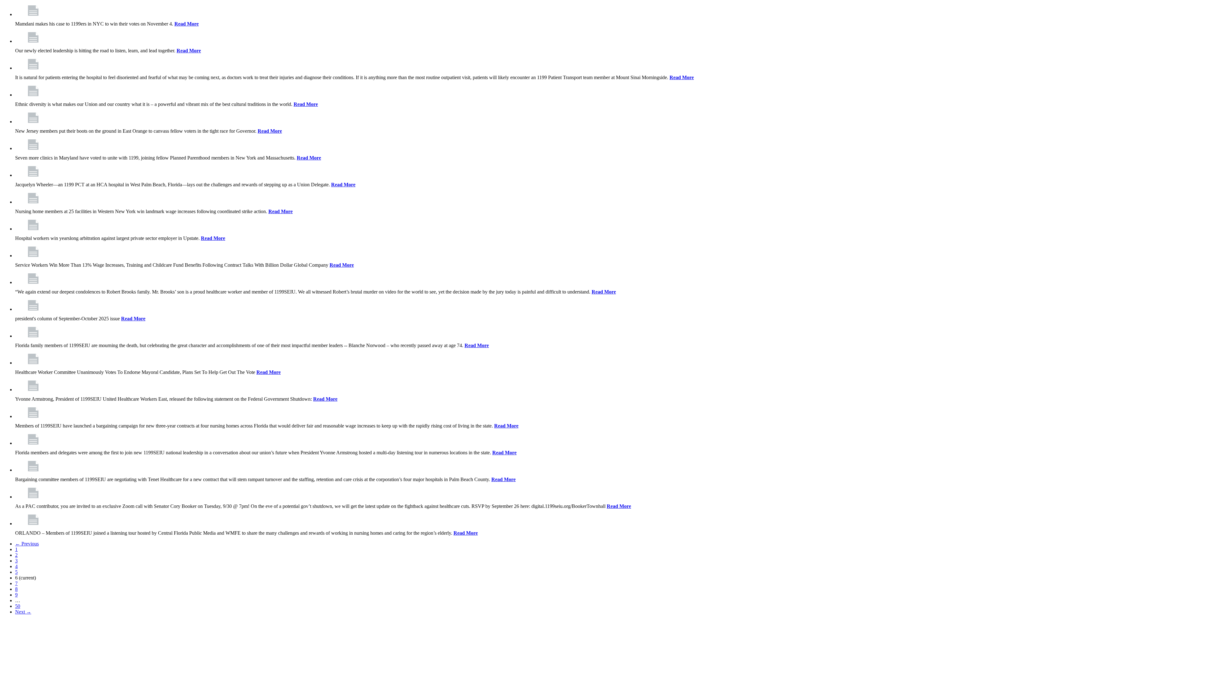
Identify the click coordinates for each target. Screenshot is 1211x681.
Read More (186, 23)
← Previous (27, 543)
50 (17, 606)
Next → (23, 611)
